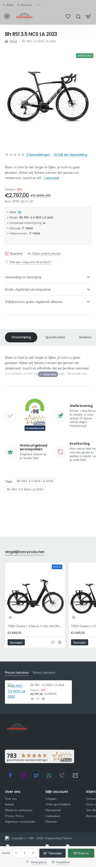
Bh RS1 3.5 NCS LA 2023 (35, 481)
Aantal (6, 853)
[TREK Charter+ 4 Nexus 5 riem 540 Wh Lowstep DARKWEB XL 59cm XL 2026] (35, 593)
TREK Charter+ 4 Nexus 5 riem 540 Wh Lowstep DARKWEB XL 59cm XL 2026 (35, 626)
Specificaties (55, 337)
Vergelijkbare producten (25, 552)
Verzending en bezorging (23, 277)
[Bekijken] (88, 16)
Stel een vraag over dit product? (30, 262)
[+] (33, 853)
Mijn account (57, 792)
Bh (20, 212)
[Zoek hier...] (78, 16)
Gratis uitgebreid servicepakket (28, 289)
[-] (16, 853)
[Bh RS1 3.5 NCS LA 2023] (17, 691)
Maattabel (16, 253)
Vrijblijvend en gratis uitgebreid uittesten (34, 301)
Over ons (12, 792)
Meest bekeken (44, 672)
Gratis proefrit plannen (46, 253)
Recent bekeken (17, 672)
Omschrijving (21, 337)
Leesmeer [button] (51, 177)
